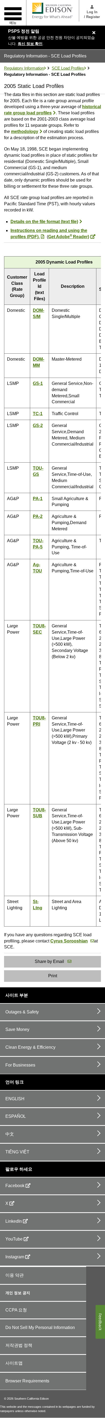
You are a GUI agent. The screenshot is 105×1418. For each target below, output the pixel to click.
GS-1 (38, 383)
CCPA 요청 (16, 1310)
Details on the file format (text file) (44, 221)
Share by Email (49, 961)
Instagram (14, 1257)
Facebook (14, 1185)
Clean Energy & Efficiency (30, 1047)
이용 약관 (14, 1275)
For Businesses (20, 1065)
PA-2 (38, 516)
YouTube (14, 1239)
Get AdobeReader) (68, 236)
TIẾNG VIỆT (17, 1152)
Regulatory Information (24, 68)
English (14, 1098)
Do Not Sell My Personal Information (40, 1327)
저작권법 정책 (18, 1345)
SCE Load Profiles (68, 68)
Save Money (17, 1029)
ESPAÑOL (15, 1116)
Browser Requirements (27, 1381)
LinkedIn (13, 1221)
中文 (9, 1134)
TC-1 (38, 413)
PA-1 (38, 498)
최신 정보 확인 (30, 44)
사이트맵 (14, 1363)
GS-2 (38, 425)
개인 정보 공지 (17, 1293)
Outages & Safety (22, 1012)
